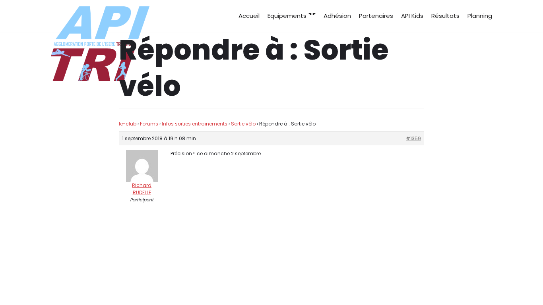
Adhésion (337, 16)
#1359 (413, 138)
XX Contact (475, 284)
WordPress (130, 284)
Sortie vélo (243, 123)
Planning (479, 16)
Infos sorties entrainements (194, 123)
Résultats (445, 16)
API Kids (412, 16)
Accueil (249, 16)
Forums (149, 123)
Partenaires (376, 16)
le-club (127, 123)
